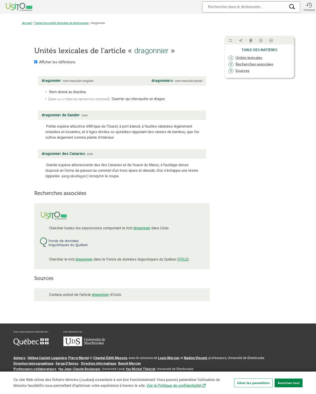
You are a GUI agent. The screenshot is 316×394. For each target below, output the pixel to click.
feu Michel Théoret (140, 369)
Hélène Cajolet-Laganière (47, 358)
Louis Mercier (169, 358)
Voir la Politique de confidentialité (173, 385)
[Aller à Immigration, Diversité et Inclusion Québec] (31, 344)
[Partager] (241, 40)
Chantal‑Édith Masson (110, 358)
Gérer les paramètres (253, 383)
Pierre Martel (78, 358)
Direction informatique (98, 363)
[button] (309, 7)
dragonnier (141, 228)
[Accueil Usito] (14, 7)
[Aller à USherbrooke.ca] (84, 345)
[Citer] (230, 40)
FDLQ (183, 259)
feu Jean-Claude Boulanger (79, 369)
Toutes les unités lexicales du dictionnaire (61, 23)
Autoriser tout (289, 383)
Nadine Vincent (195, 358)
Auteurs (19, 358)
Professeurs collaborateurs (34, 369)
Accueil (27, 23)
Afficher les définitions (57, 62)
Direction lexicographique (33, 363)
